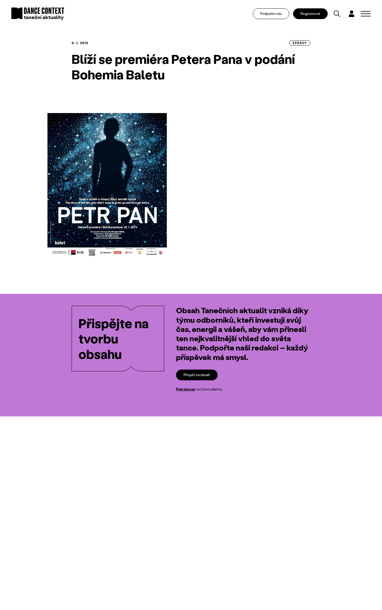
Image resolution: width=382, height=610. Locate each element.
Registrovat (310, 13)
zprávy (299, 43)
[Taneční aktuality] (37, 13)
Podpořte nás (271, 13)
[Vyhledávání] (337, 13)
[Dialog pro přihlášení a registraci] (351, 13)
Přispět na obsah (197, 375)
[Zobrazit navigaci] (366, 13)
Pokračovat (185, 389)
